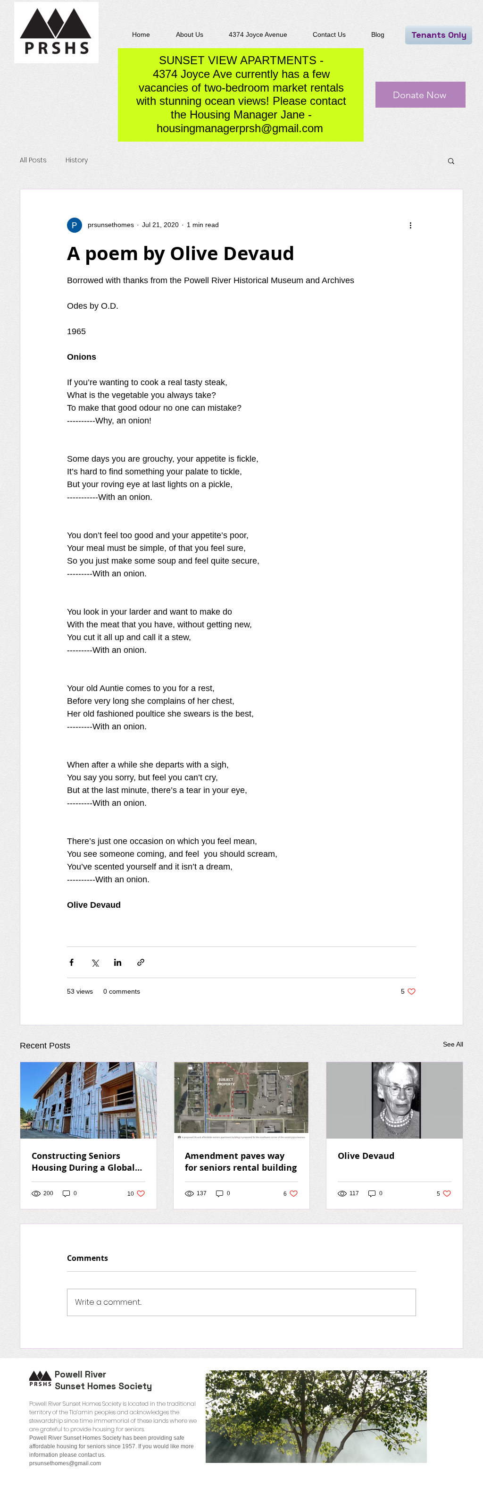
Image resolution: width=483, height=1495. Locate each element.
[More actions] (410, 225)
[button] (451, 160)
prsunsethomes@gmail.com (65, 1463)
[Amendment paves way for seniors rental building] (242, 1100)
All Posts (33, 160)
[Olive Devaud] (394, 1100)
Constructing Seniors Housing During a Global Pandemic (83, 1162)
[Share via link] (140, 962)
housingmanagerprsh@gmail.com (240, 128)
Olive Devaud (366, 1156)
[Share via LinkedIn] (117, 962)
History (77, 160)
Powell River (80, 1374)
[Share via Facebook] (71, 962)
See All (453, 1044)
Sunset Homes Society (103, 1386)
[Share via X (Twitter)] (94, 962)
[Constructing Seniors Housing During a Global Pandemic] (88, 1100)
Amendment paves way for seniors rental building (241, 1162)
